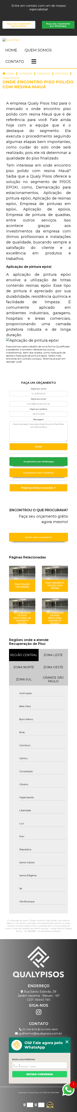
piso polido (61, 73)
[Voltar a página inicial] (38, 39)
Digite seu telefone (38, 409)
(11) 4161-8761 (30, 1029)
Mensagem (38, 419)
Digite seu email (38, 399)
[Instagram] (39, 1012)
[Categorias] (34, 62)
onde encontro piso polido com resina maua (10, 78)
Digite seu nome (38, 389)
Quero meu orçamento (38, 537)
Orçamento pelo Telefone (38, 473)
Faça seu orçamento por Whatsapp (58, 25)
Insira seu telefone (23, 1059)
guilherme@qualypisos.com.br (40, 1033)
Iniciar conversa (39, 1074)
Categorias (25, 73)
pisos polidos (43, 73)
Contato (14, 61)
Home (11, 50)
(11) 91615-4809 (49, 1029)
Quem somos (38, 50)
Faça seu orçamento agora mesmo (19, 25)
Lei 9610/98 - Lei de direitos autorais (42, 931)
